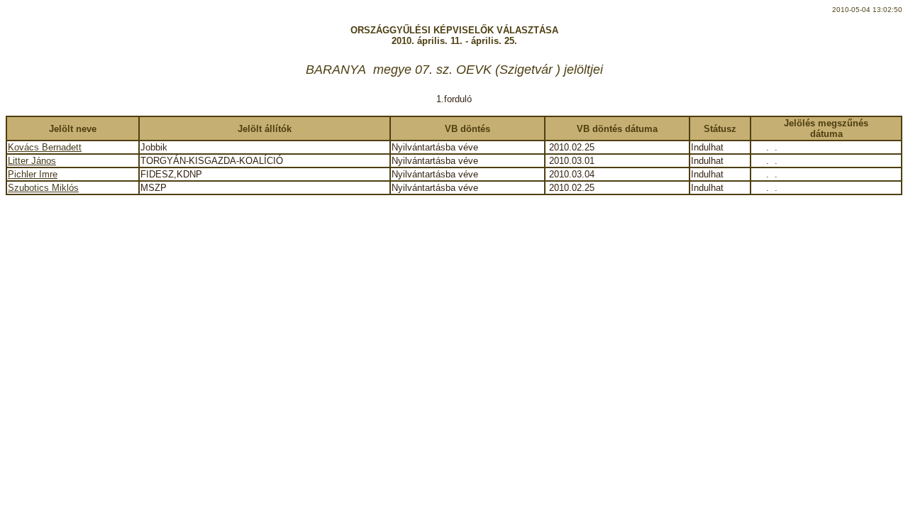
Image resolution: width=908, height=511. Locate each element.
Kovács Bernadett (45, 147)
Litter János (32, 160)
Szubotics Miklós (43, 187)
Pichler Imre (32, 174)
